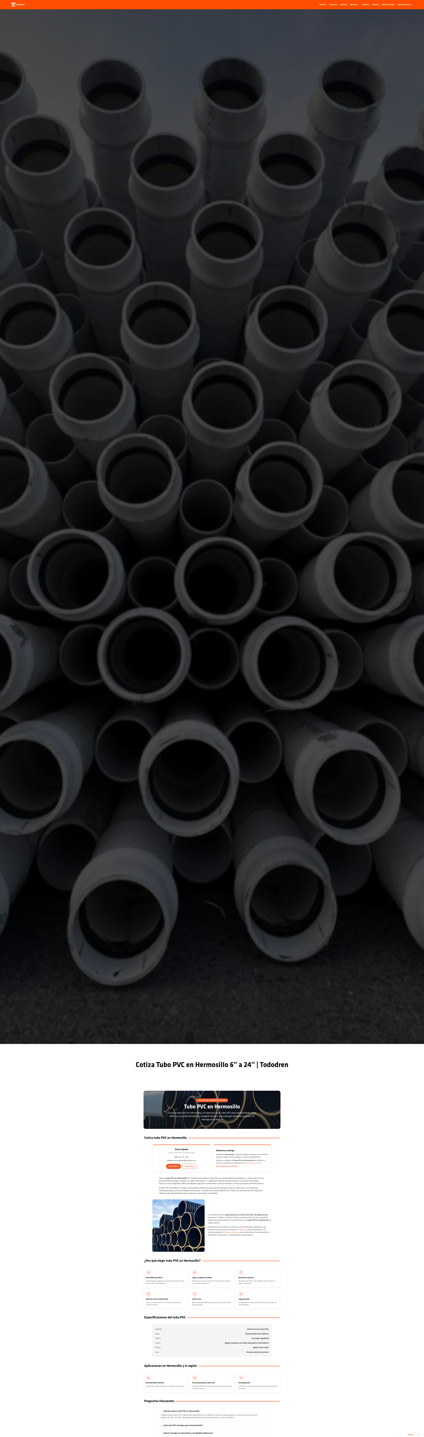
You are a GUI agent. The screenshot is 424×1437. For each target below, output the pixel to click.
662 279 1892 (183, 1157)
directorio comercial (253, 1163)
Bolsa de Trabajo (388, 5)
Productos (333, 5)
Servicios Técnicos (231, 1232)
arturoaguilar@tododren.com (185, 1160)
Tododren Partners (404, 5)
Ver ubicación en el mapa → (227, 1166)
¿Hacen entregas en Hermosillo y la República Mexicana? (188, 1433)
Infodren (365, 5)
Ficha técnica (190, 1166)
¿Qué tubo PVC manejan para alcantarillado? (183, 1425)
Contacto (375, 5)
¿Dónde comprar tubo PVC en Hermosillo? (181, 1411)
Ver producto (173, 1166)
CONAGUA (241, 1229)
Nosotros (322, 5)
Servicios (343, 5)
